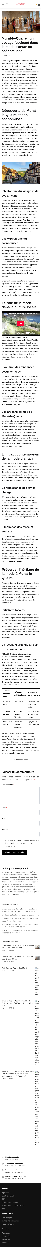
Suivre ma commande (10, 1221)
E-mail (5, 818)
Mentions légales (9, 1196)
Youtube (5, 1242)
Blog (3, 1208)
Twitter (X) (6, 1236)
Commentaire (8, 785)
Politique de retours (10, 1202)
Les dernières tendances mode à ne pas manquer (20, 915)
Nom (4, 808)
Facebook (6, 1233)
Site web (5, 829)
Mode (26, 760)
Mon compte (7, 1217)
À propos (5, 1193)
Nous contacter (8, 1224)
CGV (3, 1199)
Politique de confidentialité (13, 1205)
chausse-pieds (7, 877)
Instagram (6, 1239)
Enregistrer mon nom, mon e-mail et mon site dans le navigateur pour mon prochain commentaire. (22, 843)
